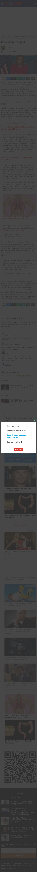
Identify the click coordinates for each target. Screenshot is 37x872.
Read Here (18, 449)
